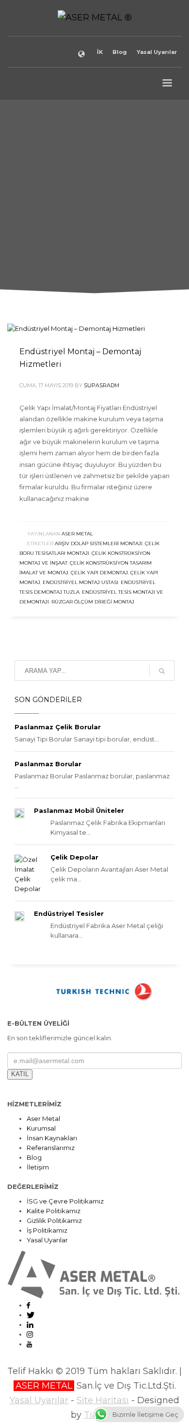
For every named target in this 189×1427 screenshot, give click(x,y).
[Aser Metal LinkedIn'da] (30, 1324)
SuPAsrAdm (101, 385)
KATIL (20, 1074)
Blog (119, 52)
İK (100, 52)
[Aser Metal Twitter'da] (30, 1315)
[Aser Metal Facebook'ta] (28, 1305)
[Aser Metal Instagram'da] (30, 1334)
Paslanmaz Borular (48, 764)
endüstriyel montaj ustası (80, 582)
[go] (161, 671)
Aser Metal (77, 534)
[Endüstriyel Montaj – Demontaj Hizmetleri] (76, 328)
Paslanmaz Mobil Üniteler (79, 810)
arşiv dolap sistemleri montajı (98, 543)
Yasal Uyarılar (157, 52)
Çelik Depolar (74, 857)
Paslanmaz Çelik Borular (58, 727)
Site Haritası (103, 1400)
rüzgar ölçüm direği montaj (92, 602)
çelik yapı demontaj (99, 572)
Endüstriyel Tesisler (69, 913)
